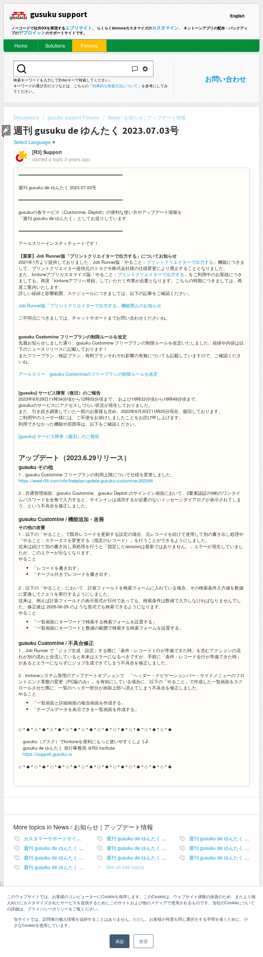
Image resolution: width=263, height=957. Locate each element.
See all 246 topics (125, 867)
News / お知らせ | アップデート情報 (147, 117)
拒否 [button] (143, 941)
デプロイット (32, 32)
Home (20, 45)
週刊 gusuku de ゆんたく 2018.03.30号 (149, 838)
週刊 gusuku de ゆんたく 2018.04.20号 (149, 847)
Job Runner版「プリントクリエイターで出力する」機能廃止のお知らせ (89, 305)
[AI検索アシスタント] (135, 69)
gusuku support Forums (73, 117)
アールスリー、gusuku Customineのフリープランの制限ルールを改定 (88, 374)
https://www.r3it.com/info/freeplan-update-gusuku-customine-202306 (85, 480)
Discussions (26, 117)
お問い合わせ (225, 78)
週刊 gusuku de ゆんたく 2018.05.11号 (66, 857)
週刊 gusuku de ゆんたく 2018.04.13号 (66, 847)
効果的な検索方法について (115, 85)
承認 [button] (119, 941)
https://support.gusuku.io (47, 754)
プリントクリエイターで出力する (180, 262)
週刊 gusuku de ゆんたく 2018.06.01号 (66, 867)
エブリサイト (78, 27)
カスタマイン (165, 27)
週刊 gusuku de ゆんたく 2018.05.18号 (149, 857)
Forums (89, 45)
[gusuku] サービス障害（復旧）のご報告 (58, 436)
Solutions (55, 45)
